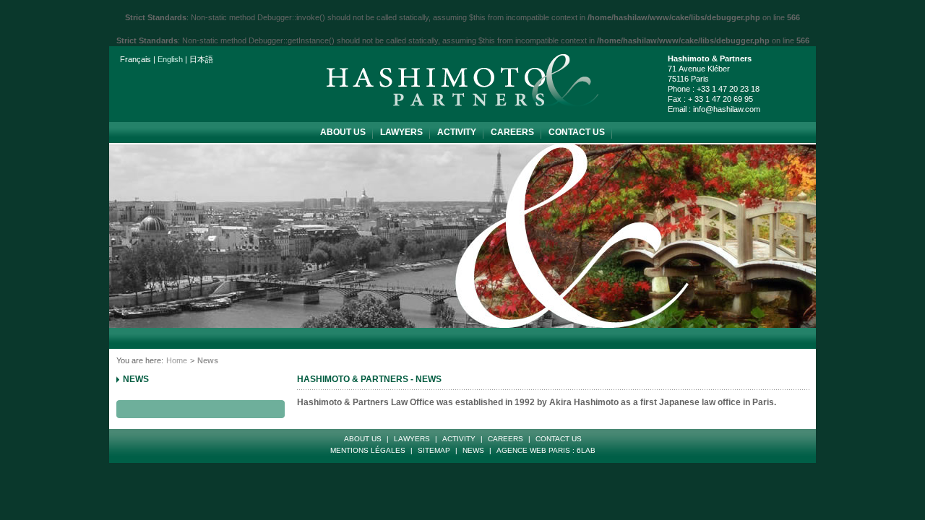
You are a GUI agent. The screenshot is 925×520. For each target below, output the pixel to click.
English (170, 59)
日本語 (201, 59)
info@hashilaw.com (726, 109)
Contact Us (576, 132)
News (136, 379)
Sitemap (434, 450)
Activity (456, 132)
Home (176, 360)
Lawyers (401, 132)
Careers (512, 132)
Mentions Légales (367, 450)
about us (343, 132)
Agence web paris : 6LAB (545, 450)
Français (135, 59)
